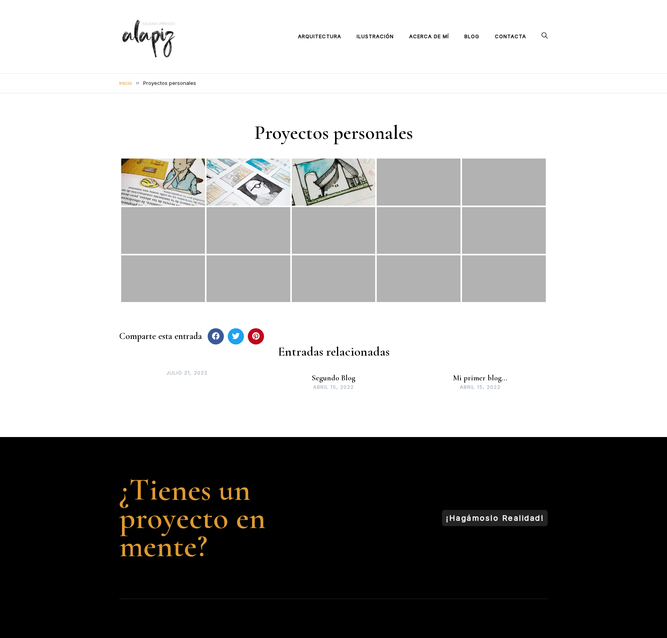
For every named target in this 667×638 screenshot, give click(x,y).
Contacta (510, 36)
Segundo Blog (334, 378)
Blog (471, 36)
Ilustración (375, 36)
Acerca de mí (429, 36)
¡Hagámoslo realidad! (495, 518)
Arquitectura (319, 36)
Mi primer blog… (480, 378)
